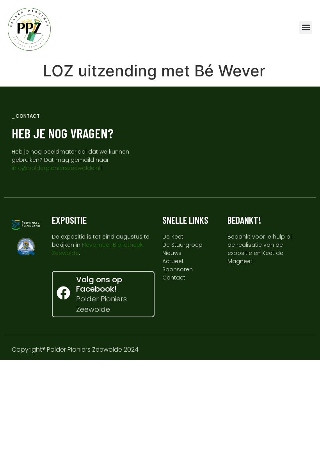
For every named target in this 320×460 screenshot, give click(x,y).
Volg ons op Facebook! (99, 284)
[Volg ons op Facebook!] (63, 293)
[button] (305, 27)
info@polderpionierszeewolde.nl (56, 168)
